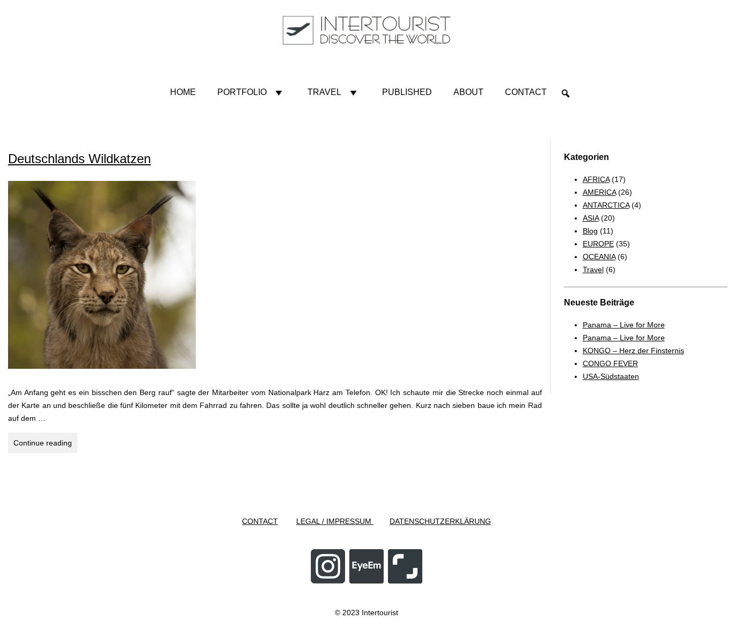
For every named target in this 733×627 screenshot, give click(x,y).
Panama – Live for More (624, 324)
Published (407, 92)
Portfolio (242, 92)
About (468, 92)
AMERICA (599, 192)
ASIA (591, 218)
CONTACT (260, 521)
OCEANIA (599, 256)
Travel (324, 92)
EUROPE (598, 243)
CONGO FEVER (610, 363)
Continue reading (45, 445)
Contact (526, 92)
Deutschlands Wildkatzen (79, 158)
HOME (183, 92)
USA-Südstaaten (611, 376)
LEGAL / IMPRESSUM (334, 521)
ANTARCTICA (606, 205)
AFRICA (596, 179)
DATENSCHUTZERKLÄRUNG (440, 521)
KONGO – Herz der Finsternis (633, 350)
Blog (590, 231)
